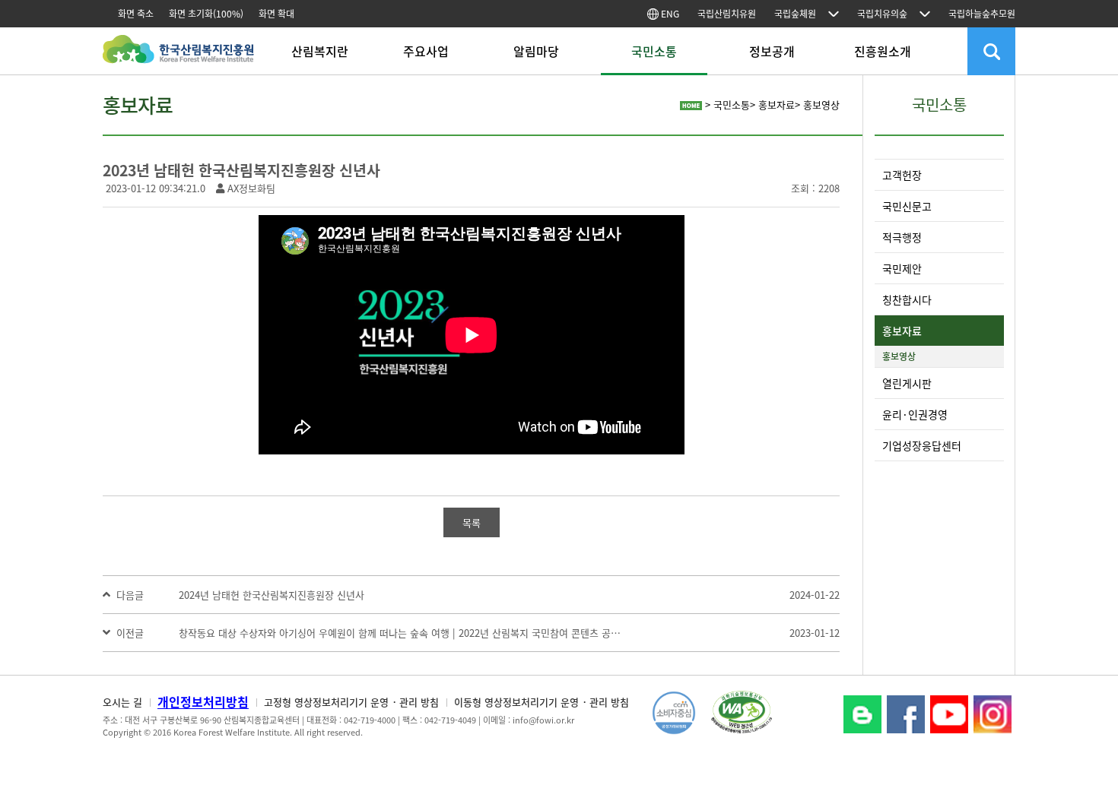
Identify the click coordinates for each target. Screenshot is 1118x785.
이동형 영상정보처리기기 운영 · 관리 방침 (541, 702)
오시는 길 (122, 702)
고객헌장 (902, 174)
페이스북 (906, 714)
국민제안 (902, 268)
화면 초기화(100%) (206, 14)
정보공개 (772, 51)
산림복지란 (319, 51)
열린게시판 (907, 383)
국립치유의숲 (882, 14)
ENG (669, 14)
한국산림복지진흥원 (178, 56)
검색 (991, 51)
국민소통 (654, 51)
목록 (471, 522)
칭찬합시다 (907, 299)
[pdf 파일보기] (741, 711)
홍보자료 (902, 330)
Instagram (992, 714)
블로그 (862, 714)
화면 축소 (136, 14)
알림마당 (536, 51)
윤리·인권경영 (915, 414)
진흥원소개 (882, 51)
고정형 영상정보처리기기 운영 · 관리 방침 (351, 702)
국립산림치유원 (726, 14)
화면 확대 (276, 14)
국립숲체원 (795, 14)
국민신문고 (907, 206)
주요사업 (426, 51)
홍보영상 (899, 356)
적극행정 (902, 237)
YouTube (949, 714)
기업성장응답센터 (921, 445)
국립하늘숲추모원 (981, 14)
